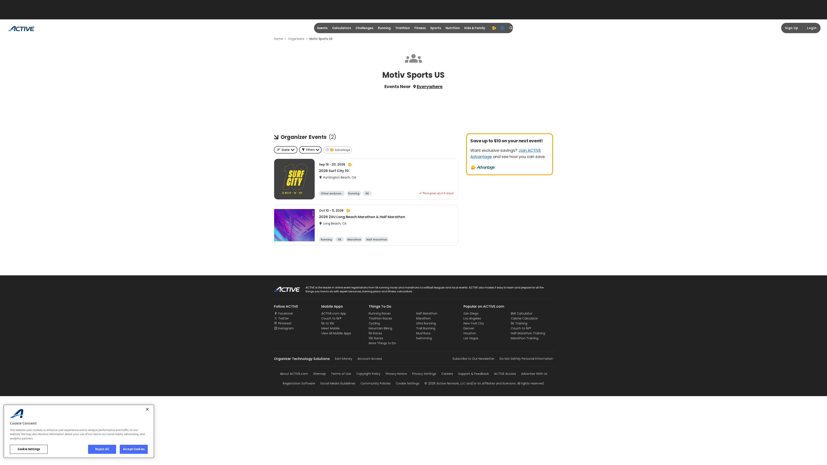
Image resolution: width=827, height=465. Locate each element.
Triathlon (402, 28)
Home (278, 39)
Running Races (380, 313)
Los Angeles (472, 318)
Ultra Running (426, 323)
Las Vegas (470, 338)
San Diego (471, 313)
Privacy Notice (396, 374)
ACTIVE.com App (333, 313)
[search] (511, 28)
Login (812, 28)
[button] (310, 149)
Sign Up (791, 28)
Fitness (420, 28)
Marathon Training (524, 338)
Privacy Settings (424, 374)
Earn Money (343, 358)
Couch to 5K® (331, 318)
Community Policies (376, 383)
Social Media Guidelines (337, 383)
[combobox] (285, 149)
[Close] (147, 409)
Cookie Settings (29, 449)
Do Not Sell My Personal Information (526, 358)
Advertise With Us (534, 374)
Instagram (286, 328)
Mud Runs (423, 333)
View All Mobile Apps (336, 333)
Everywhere (430, 87)
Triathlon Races (380, 318)
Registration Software (299, 383)
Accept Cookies (134, 449)
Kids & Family (474, 28)
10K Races (376, 338)
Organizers (296, 39)
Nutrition (453, 28)
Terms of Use (341, 374)
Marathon (423, 318)
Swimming (424, 338)
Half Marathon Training (528, 333)
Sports (435, 28)
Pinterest (285, 323)
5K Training (519, 323)
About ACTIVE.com (294, 374)
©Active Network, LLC (444, 383)
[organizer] (503, 28)
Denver (468, 328)
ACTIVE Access (505, 374)
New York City (473, 323)
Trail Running (425, 328)
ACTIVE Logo (283, 288)
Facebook (285, 313)
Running (384, 28)
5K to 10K (327, 323)
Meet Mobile (330, 328)
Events (322, 28)
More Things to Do (382, 343)
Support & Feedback (473, 374)
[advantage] (494, 28)
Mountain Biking (380, 328)
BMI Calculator (521, 313)
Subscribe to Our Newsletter (473, 358)
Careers (447, 374)
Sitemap (319, 374)
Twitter (283, 318)
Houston (469, 333)
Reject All (102, 449)
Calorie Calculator (524, 318)
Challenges (364, 28)
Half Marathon (426, 313)
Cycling (374, 323)
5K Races (375, 333)
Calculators (341, 28)
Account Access (370, 358)
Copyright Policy (368, 374)
